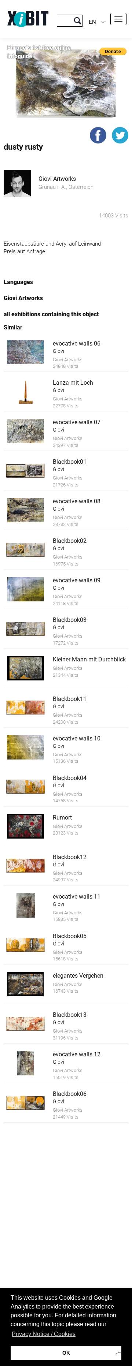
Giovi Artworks (57, 178)
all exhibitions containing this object (51, 314)
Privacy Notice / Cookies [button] (44, 1334)
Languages (18, 282)
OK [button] (66, 1353)
